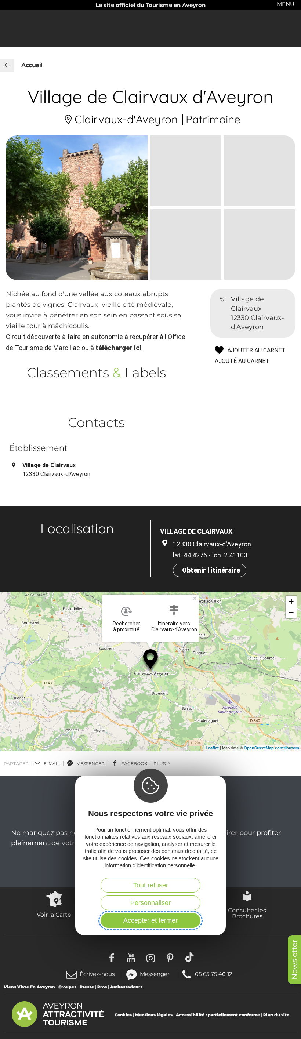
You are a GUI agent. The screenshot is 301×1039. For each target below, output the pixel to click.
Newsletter (294, 960)
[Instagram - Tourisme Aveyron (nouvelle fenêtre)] (151, 957)
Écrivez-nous (97, 973)
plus (160, 763)
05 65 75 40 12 (213, 973)
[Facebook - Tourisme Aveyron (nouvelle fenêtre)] (112, 957)
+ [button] (291, 601)
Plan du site (276, 1014)
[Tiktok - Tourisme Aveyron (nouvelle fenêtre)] (190, 957)
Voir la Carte (54, 914)
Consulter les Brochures (247, 913)
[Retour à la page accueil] (7, 65)
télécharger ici (118, 348)
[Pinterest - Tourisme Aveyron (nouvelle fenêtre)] (170, 957)
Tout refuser (150, 885)
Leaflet (212, 748)
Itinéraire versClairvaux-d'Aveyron (174, 626)
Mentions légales (154, 1014)
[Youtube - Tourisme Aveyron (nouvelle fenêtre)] (131, 957)
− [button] (291, 612)
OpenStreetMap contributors (271, 748)
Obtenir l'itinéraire (211, 570)
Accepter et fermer (150, 920)
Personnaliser (150, 903)
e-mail (51, 763)
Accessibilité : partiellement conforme (218, 1014)
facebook (134, 763)
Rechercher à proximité (126, 626)
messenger (90, 763)
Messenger (155, 973)
